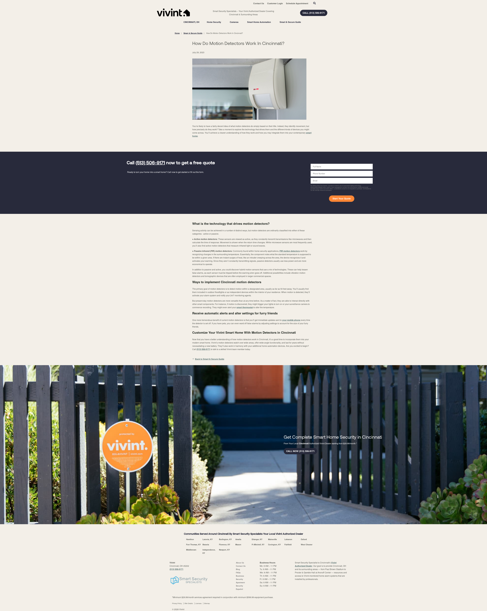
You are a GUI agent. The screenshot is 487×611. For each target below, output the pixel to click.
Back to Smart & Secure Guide (209, 359)
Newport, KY (224, 549)
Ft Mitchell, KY (258, 544)
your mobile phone (291, 320)
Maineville (272, 539)
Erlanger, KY (257, 539)
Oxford (304, 539)
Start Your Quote (342, 198)
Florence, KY (224, 544)
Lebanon (288, 539)
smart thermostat (245, 307)
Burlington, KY (225, 539)
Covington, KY (274, 544)
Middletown (191, 549)
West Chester (306, 544)
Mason (238, 544)
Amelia (238, 539)
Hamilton (190, 539)
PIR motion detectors (290, 251)
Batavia (206, 544)
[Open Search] (314, 3)
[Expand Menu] (222, 22)
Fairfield (288, 544)
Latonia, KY (208, 539)
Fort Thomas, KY (193, 544)
